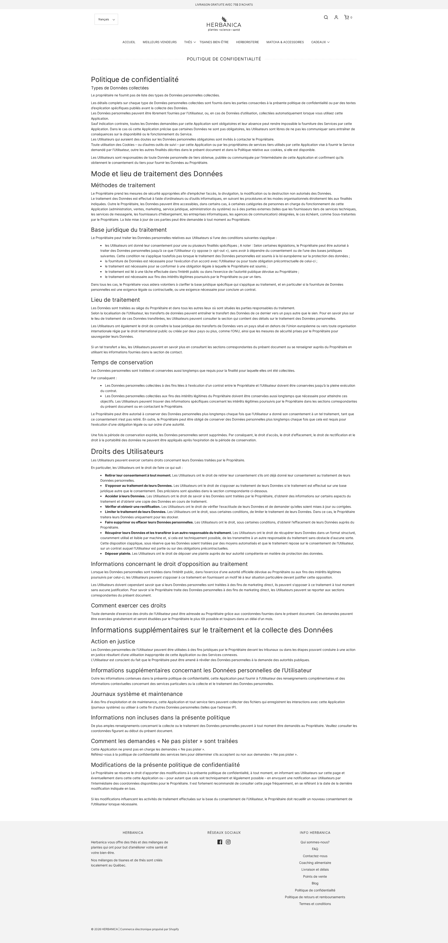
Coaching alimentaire (315, 863)
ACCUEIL (128, 42)
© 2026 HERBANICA (104, 929)
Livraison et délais (315, 869)
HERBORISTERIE (247, 42)
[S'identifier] (334, 17)
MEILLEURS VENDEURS (160, 42)
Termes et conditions (315, 904)
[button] (106, 19)
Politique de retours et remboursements (315, 897)
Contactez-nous (315, 856)
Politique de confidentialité (315, 890)
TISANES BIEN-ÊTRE (214, 42)
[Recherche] (323, 17)
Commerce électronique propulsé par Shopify (149, 929)
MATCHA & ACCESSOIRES (285, 42)
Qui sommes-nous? (315, 842)
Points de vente (315, 876)
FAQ (315, 849)
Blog (315, 883)
